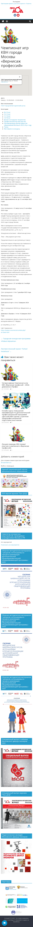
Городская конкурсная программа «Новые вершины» (15, 339)
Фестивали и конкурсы (12, 129)
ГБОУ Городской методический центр (13, 106)
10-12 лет (7, 114)
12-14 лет (7, 116)
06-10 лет (7, 112)
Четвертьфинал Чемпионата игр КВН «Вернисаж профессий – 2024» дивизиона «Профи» (15, 385)
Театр (6, 127)
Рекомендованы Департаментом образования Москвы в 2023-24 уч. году (17, 124)
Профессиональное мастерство (15, 121)
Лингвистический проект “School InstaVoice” (14, 350)
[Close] (20, 77)
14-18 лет (7, 118)
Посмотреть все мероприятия (10, 545)
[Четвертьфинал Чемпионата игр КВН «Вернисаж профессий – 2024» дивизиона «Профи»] (10, 364)
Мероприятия (4, 82)
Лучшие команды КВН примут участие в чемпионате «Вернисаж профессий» (15, 446)
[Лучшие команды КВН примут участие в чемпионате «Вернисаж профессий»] (16, 427)
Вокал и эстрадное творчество (15, 120)
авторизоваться (6, 462)
